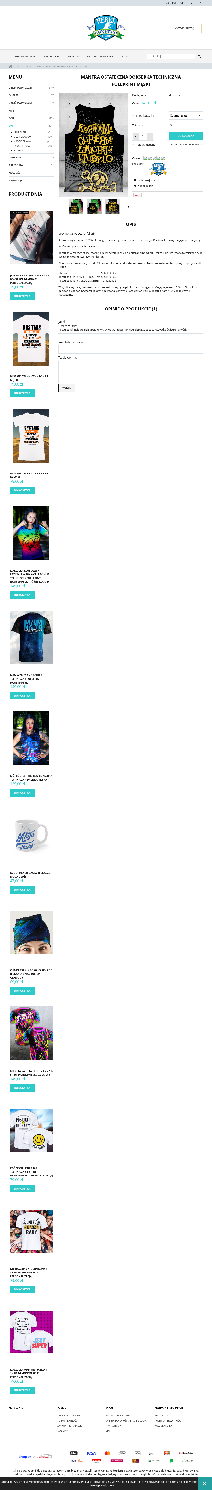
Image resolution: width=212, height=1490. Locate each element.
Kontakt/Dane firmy (118, 1415)
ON (11, 126)
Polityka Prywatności (168, 1420)
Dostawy (62, 1430)
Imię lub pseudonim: (72, 342)
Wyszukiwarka (163, 1425)
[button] (128, 206)
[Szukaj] (199, 56)
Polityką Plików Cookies (95, 1482)
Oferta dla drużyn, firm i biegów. (126, 1420)
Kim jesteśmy (113, 1425)
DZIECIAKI (15, 157)
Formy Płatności (67, 1420)
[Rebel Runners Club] (158, 169)
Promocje (15, 180)
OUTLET (13, 95)
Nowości (15, 173)
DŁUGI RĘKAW (22, 146)
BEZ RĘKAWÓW (22, 137)
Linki (109, 1430)
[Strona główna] (106, 28)
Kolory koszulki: (143, 115)
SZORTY (18, 150)
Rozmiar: (138, 125)
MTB (11, 110)
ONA (11, 118)
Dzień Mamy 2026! (20, 87)
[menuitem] (24, 56)
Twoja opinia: (67, 357)
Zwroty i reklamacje (69, 1425)
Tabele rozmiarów (68, 1415)
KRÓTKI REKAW (22, 141)
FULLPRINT (20, 132)
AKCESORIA (16, 165)
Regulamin (161, 1415)
